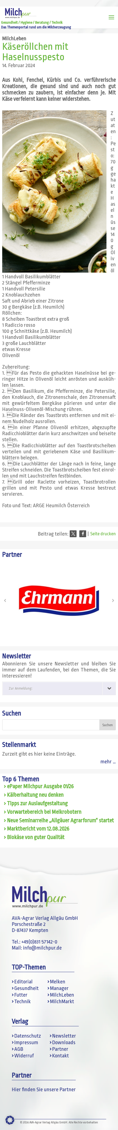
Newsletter (64, 1036)
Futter (20, 995)
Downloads (63, 1043)
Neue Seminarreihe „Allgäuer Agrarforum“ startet (60, 821)
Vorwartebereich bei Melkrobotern (44, 812)
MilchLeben (14, 38)
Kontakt (60, 1056)
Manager (59, 988)
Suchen (11, 713)
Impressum (26, 1043)
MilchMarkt (62, 1002)
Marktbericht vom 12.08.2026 (38, 829)
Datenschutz (27, 1036)
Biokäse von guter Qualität (35, 837)
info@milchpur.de (42, 948)
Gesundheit (26, 988)
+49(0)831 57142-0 (39, 942)
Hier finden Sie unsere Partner (44, 1090)
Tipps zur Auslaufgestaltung (37, 803)
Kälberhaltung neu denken (35, 795)
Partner (60, 1049)
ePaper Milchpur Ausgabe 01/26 (40, 786)
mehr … (108, 762)
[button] (73, 533)
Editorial (23, 982)
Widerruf (24, 1056)
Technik (22, 1002)
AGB (18, 1049)
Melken (57, 982)
